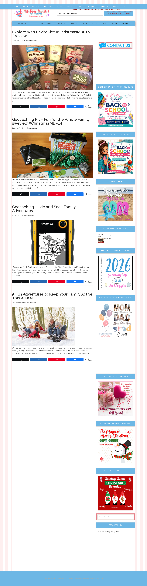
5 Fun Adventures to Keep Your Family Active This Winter (52, 296)
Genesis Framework (82, 578)
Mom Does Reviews (32, 12)
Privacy (107, 532)
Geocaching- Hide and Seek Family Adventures (44, 209)
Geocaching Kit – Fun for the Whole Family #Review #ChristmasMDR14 (51, 121)
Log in (101, 578)
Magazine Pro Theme (65, 578)
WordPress (94, 578)
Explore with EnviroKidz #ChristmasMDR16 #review (51, 34)
